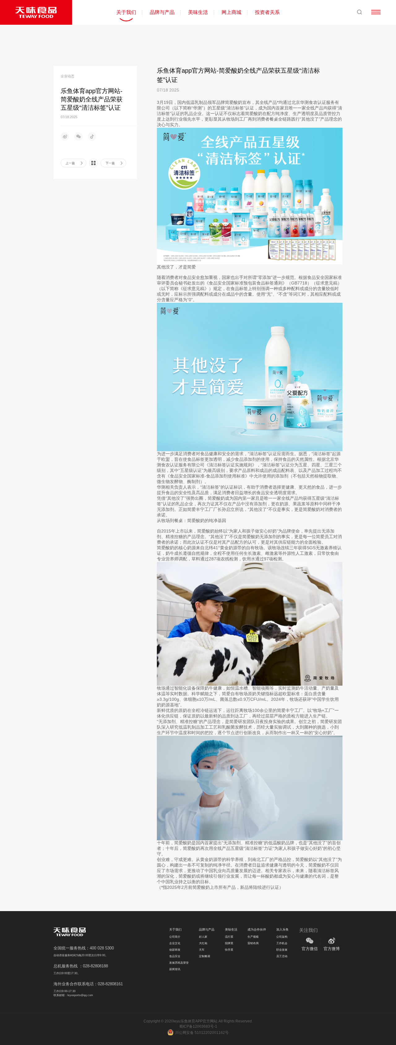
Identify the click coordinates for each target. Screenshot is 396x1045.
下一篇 (110, 163)
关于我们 (126, 12)
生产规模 (253, 936)
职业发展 (281, 949)
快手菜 (229, 949)
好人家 (203, 936)
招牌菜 (229, 943)
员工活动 (281, 956)
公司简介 (174, 936)
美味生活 (198, 12)
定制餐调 (204, 956)
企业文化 (174, 943)
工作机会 (281, 943)
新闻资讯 (174, 969)
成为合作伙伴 (257, 929)
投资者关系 (267, 12)
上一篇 (70, 163)
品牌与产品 (162, 12)
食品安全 (174, 956)
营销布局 (253, 943)
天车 (201, 949)
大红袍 (203, 943)
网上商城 (231, 12)
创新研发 (174, 949)
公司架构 (281, 936)
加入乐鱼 (282, 929)
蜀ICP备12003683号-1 (198, 1026)
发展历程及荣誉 (179, 962)
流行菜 (229, 936)
